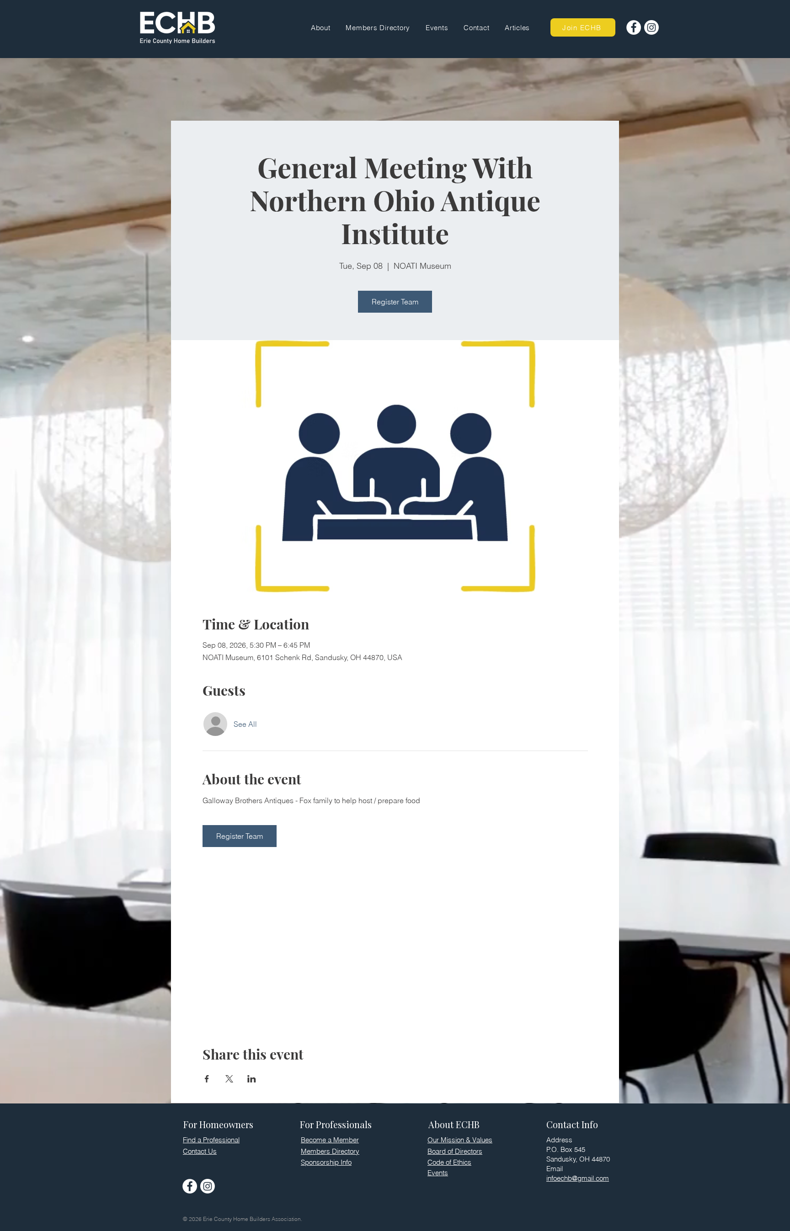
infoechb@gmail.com (577, 1178)
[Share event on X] (229, 1078)
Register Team (395, 301)
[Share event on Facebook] (207, 1078)
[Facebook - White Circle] (633, 27)
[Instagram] (651, 27)
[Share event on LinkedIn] (251, 1078)
